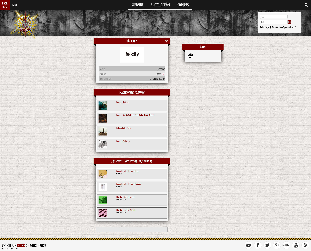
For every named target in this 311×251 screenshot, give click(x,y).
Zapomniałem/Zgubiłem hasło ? (284, 27)
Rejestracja (264, 27)
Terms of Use (6, 249)
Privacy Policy (15, 249)
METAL (4, 6)
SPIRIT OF (13, 245)
